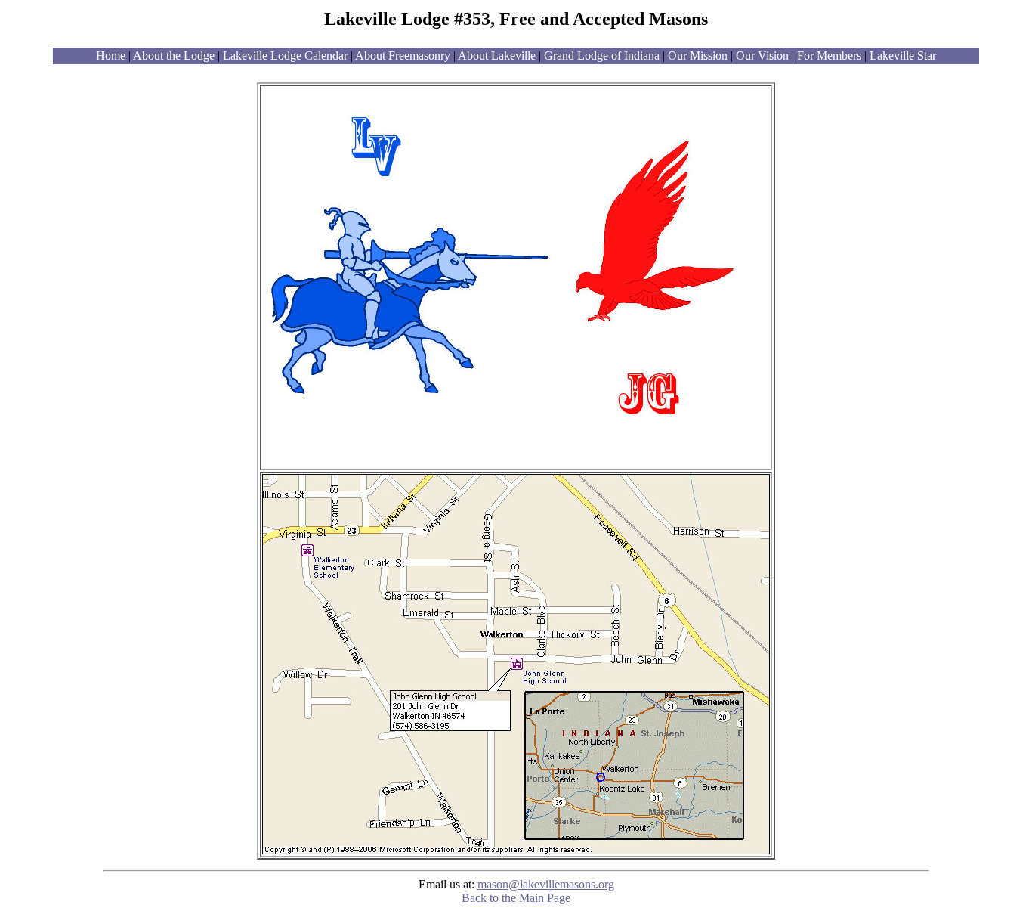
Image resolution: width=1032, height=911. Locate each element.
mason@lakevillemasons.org (545, 884)
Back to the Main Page (516, 897)
